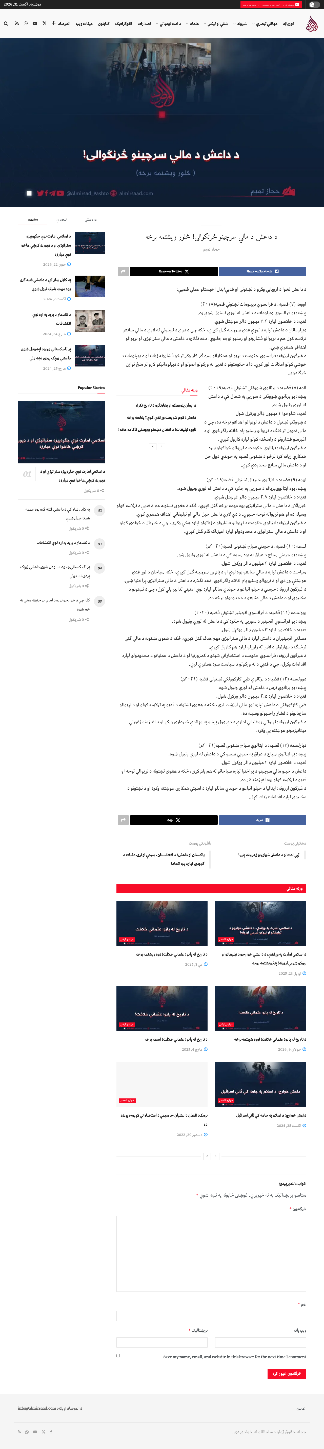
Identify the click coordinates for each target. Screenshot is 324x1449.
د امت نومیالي (170, 24)
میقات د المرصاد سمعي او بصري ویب (269, 4)
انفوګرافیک (123, 24)
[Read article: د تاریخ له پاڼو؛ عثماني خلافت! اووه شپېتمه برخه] (260, 1008)
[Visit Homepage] (311, 23)
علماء (194, 24)
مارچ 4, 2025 (192, 1049)
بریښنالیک (198, 1330)
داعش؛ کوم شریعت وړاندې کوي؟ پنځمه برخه (161, 417)
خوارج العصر (226, 939)
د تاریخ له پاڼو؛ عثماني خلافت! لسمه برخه (176, 1039)
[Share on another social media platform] (123, 271)
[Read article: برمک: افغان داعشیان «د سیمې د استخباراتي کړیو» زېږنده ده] (162, 1084)
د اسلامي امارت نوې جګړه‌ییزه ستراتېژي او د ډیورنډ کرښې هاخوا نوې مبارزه (46, 245)
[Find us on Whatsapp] (26, 24)
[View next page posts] (152, 446)
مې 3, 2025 (194, 964)
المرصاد (64, 24)
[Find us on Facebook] (53, 24)
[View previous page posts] (161, 446)
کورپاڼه (288, 24)
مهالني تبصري (266, 24)
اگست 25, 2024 (289, 1125)
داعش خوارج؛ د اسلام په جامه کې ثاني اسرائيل (271, 1115)
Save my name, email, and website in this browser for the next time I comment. (234, 1357)
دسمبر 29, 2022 (190, 1135)
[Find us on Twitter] (44, 24)
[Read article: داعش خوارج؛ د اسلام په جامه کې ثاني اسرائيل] (260, 1084)
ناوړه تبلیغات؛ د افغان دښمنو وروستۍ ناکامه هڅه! (157, 429)
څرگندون (297, 1209)
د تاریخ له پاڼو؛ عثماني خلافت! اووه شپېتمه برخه (270, 1039)
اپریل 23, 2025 (290, 973)
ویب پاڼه (300, 1330)
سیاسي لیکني (226, 1024)
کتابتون (104, 24)
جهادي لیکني (126, 939)
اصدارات (144, 24)
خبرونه (242, 24)
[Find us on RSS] (17, 24)
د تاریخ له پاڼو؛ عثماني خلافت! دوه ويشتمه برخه (172, 954)
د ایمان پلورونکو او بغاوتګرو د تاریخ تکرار (165, 405)
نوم (302, 1304)
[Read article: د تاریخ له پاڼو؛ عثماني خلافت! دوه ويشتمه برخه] (162, 923)
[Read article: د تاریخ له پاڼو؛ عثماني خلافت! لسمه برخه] (162, 1008)
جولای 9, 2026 (290, 1049)
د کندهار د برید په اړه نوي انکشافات (63, 542)
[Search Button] (6, 23)
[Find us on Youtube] (35, 24)
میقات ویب (84, 24)
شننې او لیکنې (218, 24)
